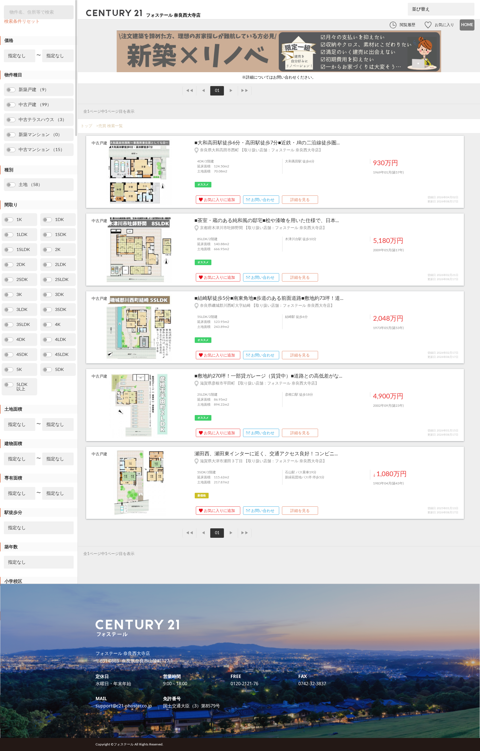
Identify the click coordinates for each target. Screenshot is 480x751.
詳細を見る (300, 200)
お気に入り (444, 25)
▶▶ (245, 91)
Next (186, 172)
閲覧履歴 (407, 25)
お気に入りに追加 (219, 200)
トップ (86, 126)
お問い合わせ (262, 200)
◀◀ (189, 91)
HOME (467, 25)
